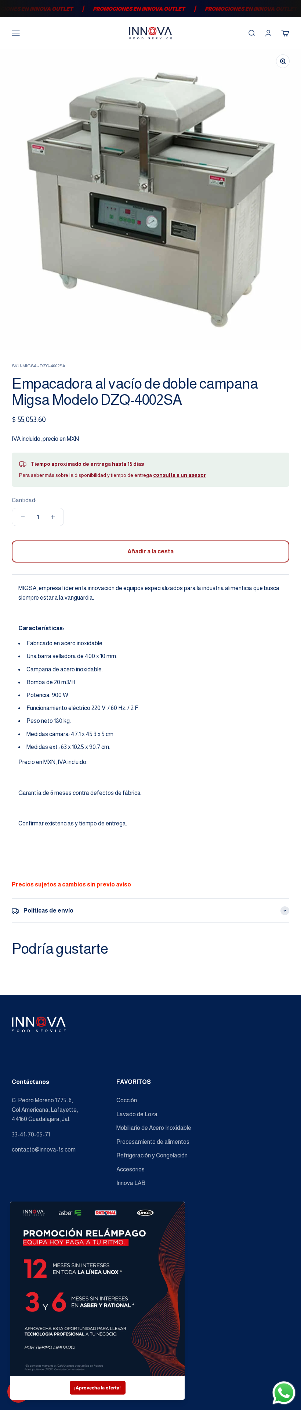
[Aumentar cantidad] (53, 517)
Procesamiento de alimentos (152, 1142)
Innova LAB (130, 1183)
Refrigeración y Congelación (152, 1155)
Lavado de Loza (136, 1114)
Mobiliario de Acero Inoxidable (153, 1128)
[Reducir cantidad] (22, 517)
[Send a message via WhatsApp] (284, 1392)
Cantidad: (24, 500)
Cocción (126, 1100)
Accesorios (130, 1169)
